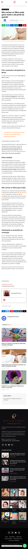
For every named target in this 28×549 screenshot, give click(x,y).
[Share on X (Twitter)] (8, 25)
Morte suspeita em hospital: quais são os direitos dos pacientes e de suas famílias (18, 478)
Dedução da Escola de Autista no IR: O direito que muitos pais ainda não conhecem (18, 462)
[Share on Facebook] (12, 25)
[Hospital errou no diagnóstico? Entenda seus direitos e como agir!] (14, 377)
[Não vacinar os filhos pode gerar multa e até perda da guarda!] (14, 34)
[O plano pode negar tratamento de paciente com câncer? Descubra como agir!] (14, 356)
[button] (2, 2)
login (13, 398)
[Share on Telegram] (16, 25)
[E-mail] (4, 300)
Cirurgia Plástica (17, 538)
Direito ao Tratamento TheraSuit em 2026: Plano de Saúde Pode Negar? (17, 470)
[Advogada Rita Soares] (14, 2)
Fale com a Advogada (14, 540)
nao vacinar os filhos (6, 306)
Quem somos (12, 536)
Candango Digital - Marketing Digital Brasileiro (10, 545)
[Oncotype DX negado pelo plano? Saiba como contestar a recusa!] (5, 455)
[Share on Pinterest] (24, 25)
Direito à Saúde (5, 9)
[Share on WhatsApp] (3, 25)
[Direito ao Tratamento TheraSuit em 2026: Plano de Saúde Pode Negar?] (14, 335)
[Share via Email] (20, 25)
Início (6, 536)
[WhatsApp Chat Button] (25, 546)
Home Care (18, 536)
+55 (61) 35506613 (16, 440)
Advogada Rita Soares (14, 20)
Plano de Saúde (8, 538)
